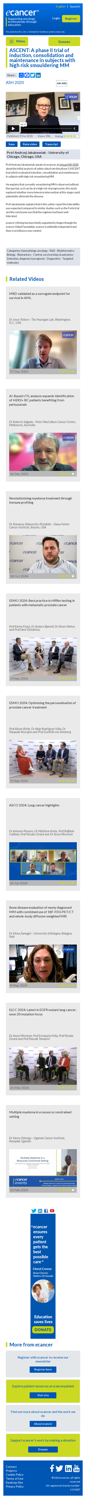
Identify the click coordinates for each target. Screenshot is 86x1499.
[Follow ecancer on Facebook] (51, 1468)
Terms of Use (14, 1478)
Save (12, 144)
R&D (52, 250)
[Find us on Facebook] (46, 1210)
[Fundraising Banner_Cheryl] (43, 1276)
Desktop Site (14, 1482)
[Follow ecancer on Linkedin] (68, 1468)
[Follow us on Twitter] (34, 1210)
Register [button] (71, 18)
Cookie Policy (14, 1474)
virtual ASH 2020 (68, 164)
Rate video (30, 144)
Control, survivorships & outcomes (53, 254)
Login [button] (56, 18)
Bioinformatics (65, 250)
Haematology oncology (34, 250)
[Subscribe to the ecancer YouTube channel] (76, 1468)
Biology (11, 254)
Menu (20, 41)
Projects (11, 1470)
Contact (11, 1466)
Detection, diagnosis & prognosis (26, 258)
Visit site (43, 1395)
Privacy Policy (15, 1486)
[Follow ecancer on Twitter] (59, 1468)
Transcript (51, 144)
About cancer (43, 1423)
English (60, 6)
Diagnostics (54, 258)
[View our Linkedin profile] (40, 1210)
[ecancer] (23, 12)
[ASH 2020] (61, 83)
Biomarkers (24, 254)
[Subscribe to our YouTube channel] (52, 1210)
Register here (43, 1369)
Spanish (75, 6)
